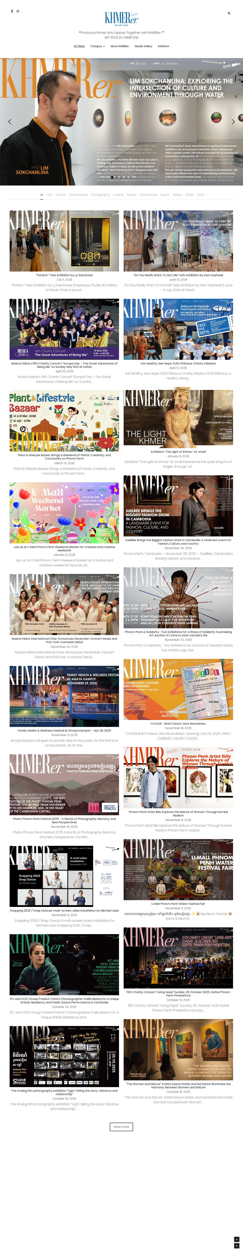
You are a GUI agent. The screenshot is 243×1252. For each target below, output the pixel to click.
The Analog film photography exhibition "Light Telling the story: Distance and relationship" (64, 1092)
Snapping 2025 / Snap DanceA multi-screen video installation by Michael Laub (64, 911)
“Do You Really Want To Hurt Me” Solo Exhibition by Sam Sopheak (178, 275)
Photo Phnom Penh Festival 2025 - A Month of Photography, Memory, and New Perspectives (64, 820)
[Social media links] (12, 11)
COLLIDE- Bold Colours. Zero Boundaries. (178, 724)
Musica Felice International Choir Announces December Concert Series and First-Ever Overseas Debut (64, 640)
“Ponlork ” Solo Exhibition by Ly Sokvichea (64, 275)
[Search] (229, 13)
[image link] (121, 18)
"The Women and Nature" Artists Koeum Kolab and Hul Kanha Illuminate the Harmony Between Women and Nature (178, 1085)
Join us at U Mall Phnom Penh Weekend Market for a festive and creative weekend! (64, 548)
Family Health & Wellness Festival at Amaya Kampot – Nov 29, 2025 (64, 730)
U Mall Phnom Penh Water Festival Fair (178, 904)
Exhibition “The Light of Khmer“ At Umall (178, 452)
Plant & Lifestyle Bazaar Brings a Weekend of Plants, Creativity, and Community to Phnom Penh (64, 457)
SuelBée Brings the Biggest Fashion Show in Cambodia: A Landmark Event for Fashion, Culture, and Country (178, 542)
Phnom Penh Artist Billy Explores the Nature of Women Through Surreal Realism (178, 813)
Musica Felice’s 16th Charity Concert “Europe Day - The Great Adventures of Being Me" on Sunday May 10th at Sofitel (64, 365)
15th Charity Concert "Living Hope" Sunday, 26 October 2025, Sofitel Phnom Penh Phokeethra (178, 994)
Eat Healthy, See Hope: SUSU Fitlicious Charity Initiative (178, 363)
